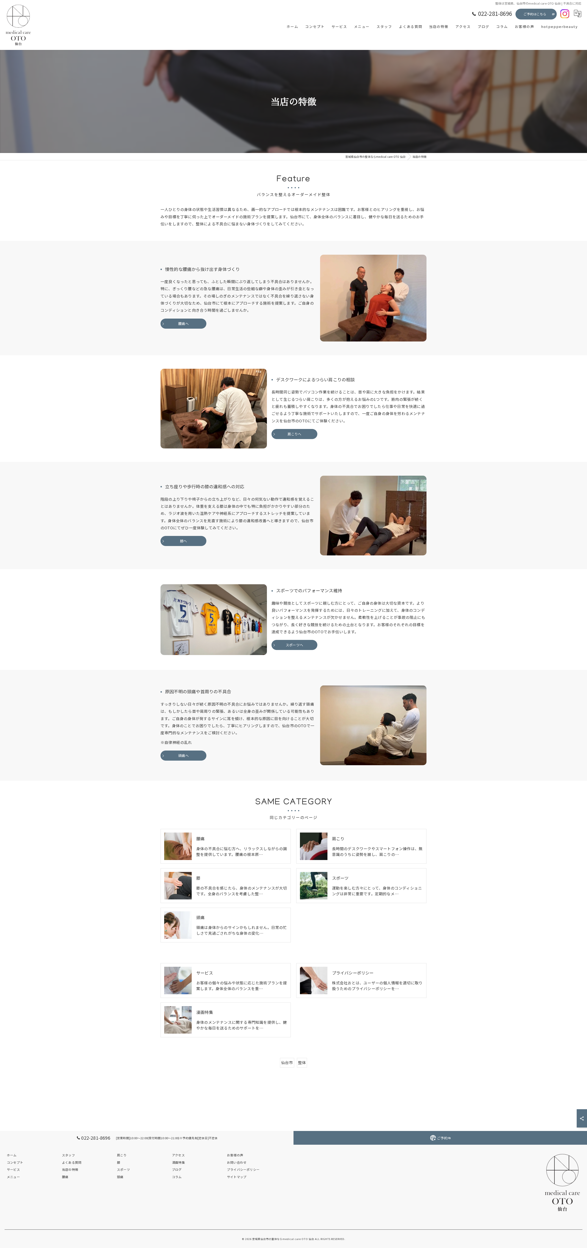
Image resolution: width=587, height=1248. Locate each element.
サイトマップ (236, 1176)
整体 (302, 1062)
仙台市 (287, 1062)
